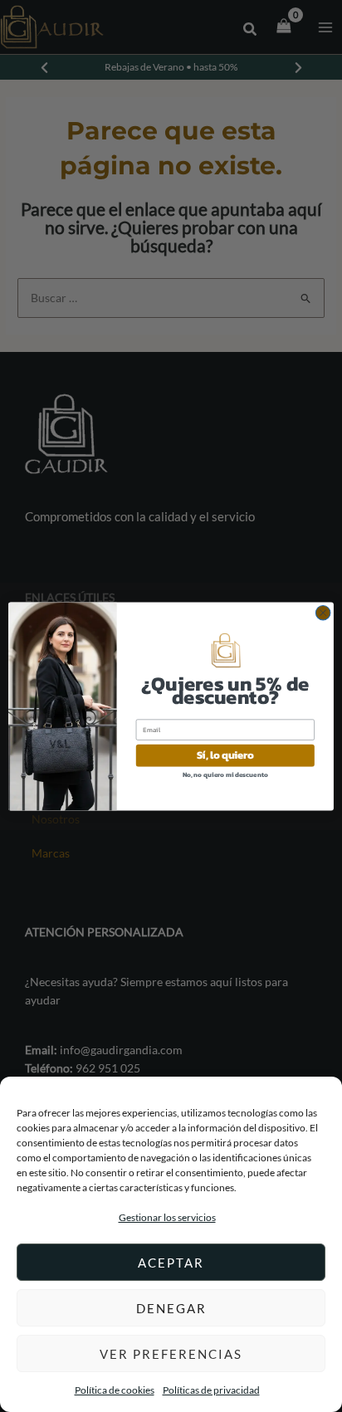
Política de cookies (114, 1390)
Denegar (171, 1308)
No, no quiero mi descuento (225, 774)
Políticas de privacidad (211, 1390)
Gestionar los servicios (167, 1217)
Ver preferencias (171, 1353)
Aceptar (171, 1262)
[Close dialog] (322, 612)
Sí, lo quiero (225, 755)
